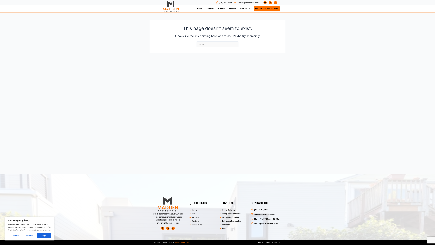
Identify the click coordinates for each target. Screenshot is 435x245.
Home (199, 8)
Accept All (44, 235)
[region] (29, 228)
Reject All (29, 235)
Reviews (232, 8)
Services (210, 8)
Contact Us (245, 8)
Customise (15, 235)
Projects (221, 8)
